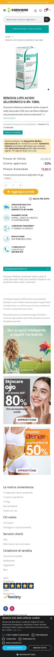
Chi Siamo (8, 522)
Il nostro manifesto (13, 497)
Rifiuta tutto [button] (39, 648)
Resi (5, 569)
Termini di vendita (12, 556)
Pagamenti (9, 565)
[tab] (27, 269)
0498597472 (11, 2)
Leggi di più (16, 630)
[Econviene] (17, 10)
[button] (48, 89)
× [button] (51, 618)
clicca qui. (32, 150)
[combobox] (24, 19)
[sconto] (27, 400)
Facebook (5, 608)
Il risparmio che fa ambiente (18, 492)
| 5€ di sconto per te (20, 2)
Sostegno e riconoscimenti (17, 527)
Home (7, 37)
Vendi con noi (10, 510)
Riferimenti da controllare (16, 544)
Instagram (12, 608)
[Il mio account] (35, 10)
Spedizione (9, 560)
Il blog (6, 501)
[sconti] (27, 450)
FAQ (5, 539)
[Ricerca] (47, 19)
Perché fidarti (10, 506)
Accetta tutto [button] (14, 648)
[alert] (27, 636)
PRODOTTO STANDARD (13, 132)
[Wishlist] (40, 10)
